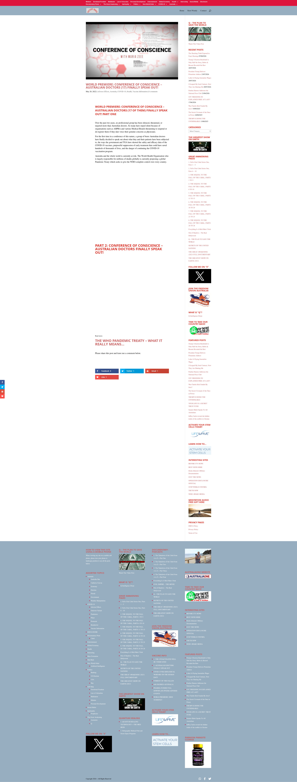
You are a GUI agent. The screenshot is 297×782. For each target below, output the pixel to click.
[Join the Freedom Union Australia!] (200, 306)
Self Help (90, 687)
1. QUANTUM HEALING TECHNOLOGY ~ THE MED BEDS (131, 724)
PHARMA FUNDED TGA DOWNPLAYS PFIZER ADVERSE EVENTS (165, 691)
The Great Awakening (110, 4)
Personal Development (137, 2)
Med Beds (90, 660)
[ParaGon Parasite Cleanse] (198, 767)
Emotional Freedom (99, 2)
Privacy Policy (193, 529)
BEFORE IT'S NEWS (196, 463)
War (92, 683)
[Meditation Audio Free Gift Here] (200, 516)
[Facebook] (205, 778)
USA (92, 679)
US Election (95, 676)
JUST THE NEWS (195, 477)
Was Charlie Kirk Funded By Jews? (198, 696)
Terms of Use (193, 533)
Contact (203, 11)
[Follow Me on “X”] (200, 282)
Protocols (94, 621)
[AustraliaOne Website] (198, 578)
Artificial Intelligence (98, 666)
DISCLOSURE (92, 632)
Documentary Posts (92, 4)
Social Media (194, 2)
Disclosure (203, 2)
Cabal (93, 638)
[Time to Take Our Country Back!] (198, 601)
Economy (94, 586)
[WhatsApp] (200, 778)
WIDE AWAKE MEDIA (197, 494)
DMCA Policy (193, 526)
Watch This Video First (196, 44)
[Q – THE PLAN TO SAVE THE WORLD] (200, 34)
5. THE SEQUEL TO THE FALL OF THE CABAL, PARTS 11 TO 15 (200, 196)
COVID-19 (161, 4)
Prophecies (94, 713)
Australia (172, 4)
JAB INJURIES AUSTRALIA (163, 684)
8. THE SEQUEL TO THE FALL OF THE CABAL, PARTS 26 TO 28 (200, 223)
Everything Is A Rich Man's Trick (200, 229)
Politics (136, 4)
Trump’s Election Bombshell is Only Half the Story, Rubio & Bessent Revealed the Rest (199, 62)
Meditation (111, 2)
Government (95, 597)
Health (174, 2)
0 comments (153, 91)
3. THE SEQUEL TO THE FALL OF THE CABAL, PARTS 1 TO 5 (200, 177)
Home (182, 11)
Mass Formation (92, 656)
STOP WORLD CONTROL (198, 487)
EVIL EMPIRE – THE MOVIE (164, 584)
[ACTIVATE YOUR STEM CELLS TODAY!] (165, 725)
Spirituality (125, 4)
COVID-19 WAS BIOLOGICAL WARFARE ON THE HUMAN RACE (164, 674)
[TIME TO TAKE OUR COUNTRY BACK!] (200, 334)
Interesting (184, 2)
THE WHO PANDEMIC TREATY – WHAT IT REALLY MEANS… (128, 342)
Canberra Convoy (96, 583)
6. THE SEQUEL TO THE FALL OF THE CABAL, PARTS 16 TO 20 (200, 205)
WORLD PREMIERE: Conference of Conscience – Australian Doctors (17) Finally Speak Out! (124, 85)
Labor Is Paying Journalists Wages (200, 78)
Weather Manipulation (98, 601)
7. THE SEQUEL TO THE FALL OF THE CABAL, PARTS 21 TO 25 (200, 214)
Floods (93, 593)
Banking (93, 672)
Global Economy (164, 2)
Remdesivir (94, 625)
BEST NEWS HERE (195, 467)
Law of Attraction (122, 2)
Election (93, 590)
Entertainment (152, 2)
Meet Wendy (192, 11)
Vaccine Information (140, 91)
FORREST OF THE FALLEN (164, 681)
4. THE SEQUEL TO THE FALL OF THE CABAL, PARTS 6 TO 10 (200, 186)
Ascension (94, 720)
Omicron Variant (96, 610)
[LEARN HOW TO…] (165, 745)
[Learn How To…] (200, 454)
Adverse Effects (103, 91)
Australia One (95, 579)
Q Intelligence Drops (195, 316)
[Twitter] (209, 778)
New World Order (148, 4)
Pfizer (93, 618)
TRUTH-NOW (193, 490)
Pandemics (94, 614)
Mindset (88, 2)
